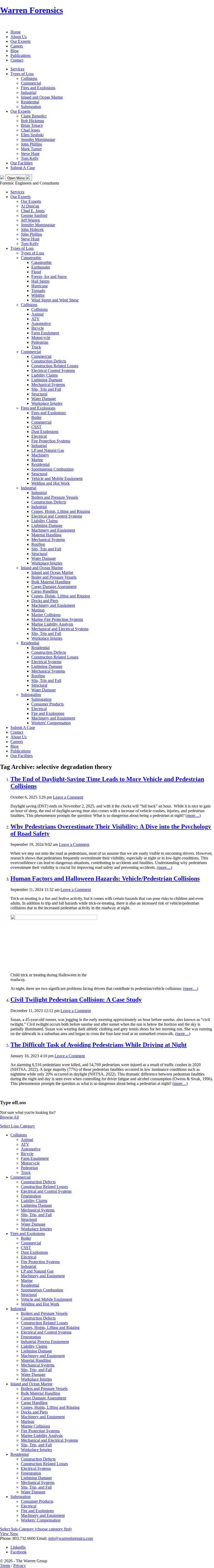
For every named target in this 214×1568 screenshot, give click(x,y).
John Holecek (32, 229)
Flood (36, 272)
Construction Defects (48, 361)
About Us (18, 36)
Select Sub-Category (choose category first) (36, 1529)
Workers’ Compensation (41, 1520)
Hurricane (39, 286)
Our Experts (20, 41)
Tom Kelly (30, 158)
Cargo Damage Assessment (53, 586)
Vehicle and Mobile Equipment (56, 478)
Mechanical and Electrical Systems (59, 629)
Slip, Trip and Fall (46, 389)
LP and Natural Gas (47, 450)
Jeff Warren (30, 220)
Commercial (31, 83)
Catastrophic (31, 258)
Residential (30, 102)
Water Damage (43, 398)
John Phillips (31, 144)
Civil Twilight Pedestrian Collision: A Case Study (76, 999)
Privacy (19, 1565)
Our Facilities (21, 163)
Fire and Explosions (47, 713)
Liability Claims (44, 375)
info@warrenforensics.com (70, 1538)
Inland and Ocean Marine (42, 97)
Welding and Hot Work (50, 483)
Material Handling (46, 535)
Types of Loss (22, 74)
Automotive (41, 323)
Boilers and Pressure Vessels (54, 497)
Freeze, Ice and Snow (49, 276)
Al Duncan (30, 206)
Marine (37, 460)
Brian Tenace (32, 125)
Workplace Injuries (46, 403)
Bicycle (37, 328)
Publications (20, 55)
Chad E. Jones (33, 211)
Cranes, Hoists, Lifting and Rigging (60, 511)
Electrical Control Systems (53, 370)
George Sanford (34, 215)
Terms (5, 1565)
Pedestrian (39, 342)
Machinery (40, 455)
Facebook (18, 1552)
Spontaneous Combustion (52, 469)
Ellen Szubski (32, 135)
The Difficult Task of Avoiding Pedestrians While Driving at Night (98, 1044)
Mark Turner (31, 149)
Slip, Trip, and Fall (36, 1215)
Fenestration (31, 1196)
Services (17, 69)
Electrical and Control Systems (56, 516)
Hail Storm (40, 281)
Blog (14, 51)
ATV (35, 319)
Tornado (38, 290)
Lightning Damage (46, 380)
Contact (16, 60)
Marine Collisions (46, 615)
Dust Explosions (44, 431)
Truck (36, 347)
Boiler (36, 417)
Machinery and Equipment (53, 530)
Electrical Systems (46, 662)
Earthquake (40, 267)
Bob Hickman (32, 120)
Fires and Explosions (38, 88)
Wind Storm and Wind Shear (55, 300)
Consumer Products (47, 704)
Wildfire (38, 295)
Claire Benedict (33, 116)
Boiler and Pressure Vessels (53, 577)
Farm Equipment (45, 333)
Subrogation (31, 106)
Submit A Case (22, 167)
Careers (16, 46)
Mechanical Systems (48, 384)
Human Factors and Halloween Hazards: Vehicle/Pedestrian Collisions (105, 878)
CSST (36, 427)
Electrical (39, 436)
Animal (37, 314)
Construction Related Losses (54, 366)
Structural (39, 394)
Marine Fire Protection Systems (57, 619)
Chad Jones (30, 130)
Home (15, 32)
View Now (9, 1533)
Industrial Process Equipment (45, 1341)
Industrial (28, 92)
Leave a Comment (68, 797)
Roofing (38, 544)
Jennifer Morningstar (38, 139)
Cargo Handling (44, 591)
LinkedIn (18, 1547)
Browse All (9, 1117)
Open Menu (16, 178)
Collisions (29, 78)
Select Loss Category (17, 1126)
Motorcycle (40, 337)
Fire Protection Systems (50, 441)
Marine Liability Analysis (52, 624)
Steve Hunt (30, 153)
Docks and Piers (44, 600)
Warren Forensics (31, 10)
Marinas (38, 610)
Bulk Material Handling (50, 582)
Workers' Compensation (51, 723)
